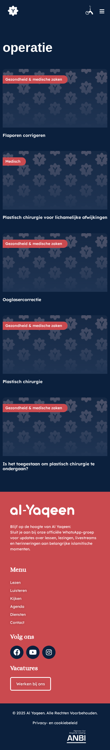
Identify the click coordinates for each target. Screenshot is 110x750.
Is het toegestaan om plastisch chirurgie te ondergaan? (49, 466)
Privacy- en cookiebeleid (55, 722)
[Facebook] (16, 652)
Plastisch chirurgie (22, 381)
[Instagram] (49, 652)
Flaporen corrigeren (24, 135)
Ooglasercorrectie (22, 299)
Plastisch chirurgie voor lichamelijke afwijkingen (55, 217)
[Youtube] (33, 652)
